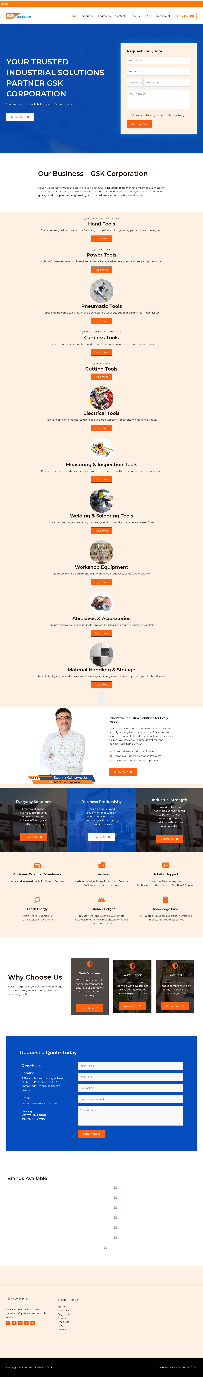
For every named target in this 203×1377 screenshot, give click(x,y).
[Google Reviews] (26, 1323)
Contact (120, 15)
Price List (135, 15)
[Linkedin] (32, 1323)
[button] (186, 16)
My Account (162, 15)
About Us (87, 15)
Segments (104, 15)
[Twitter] (14, 1323)
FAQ (148, 15)
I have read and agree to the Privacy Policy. (159, 115)
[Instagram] (20, 1323)
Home (73, 15)
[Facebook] (8, 1323)
